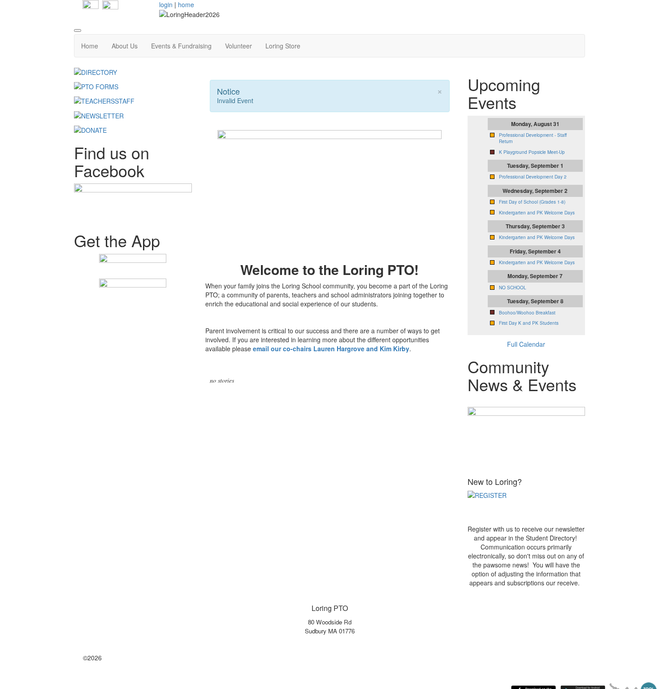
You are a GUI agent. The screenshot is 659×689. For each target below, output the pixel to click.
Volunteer (238, 45)
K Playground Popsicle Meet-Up (532, 152)
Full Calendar (526, 344)
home (186, 4)
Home (89, 45)
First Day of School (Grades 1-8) (532, 202)
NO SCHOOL (512, 287)
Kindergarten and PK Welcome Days (537, 212)
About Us (125, 45)
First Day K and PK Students (529, 323)
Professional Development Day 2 (533, 177)
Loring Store (282, 45)
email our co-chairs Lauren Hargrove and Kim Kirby (331, 348)
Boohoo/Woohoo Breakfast (527, 313)
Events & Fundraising (181, 45)
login (166, 4)
